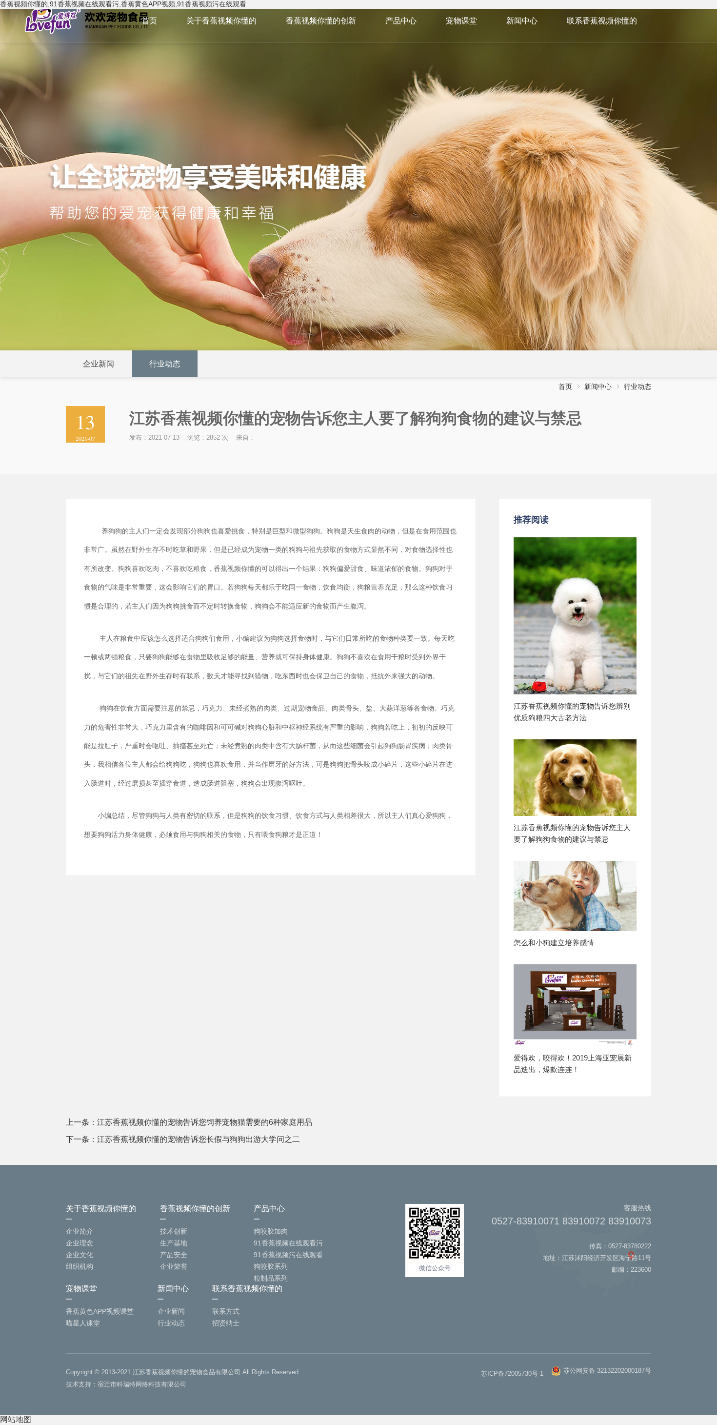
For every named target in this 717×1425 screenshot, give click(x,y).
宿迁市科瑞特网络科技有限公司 (142, 1384)
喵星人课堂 (83, 1323)
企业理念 (79, 1243)
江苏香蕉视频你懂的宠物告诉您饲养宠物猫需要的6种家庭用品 (204, 1122)
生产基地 (173, 1243)
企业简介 (79, 1231)
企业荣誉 (173, 1266)
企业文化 (79, 1255)
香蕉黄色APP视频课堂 (100, 1311)
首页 (149, 21)
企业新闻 (98, 364)
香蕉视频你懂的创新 (321, 21)
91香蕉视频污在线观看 (288, 1255)
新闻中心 (522, 21)
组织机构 (79, 1266)
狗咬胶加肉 (271, 1231)
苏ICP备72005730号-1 (512, 1373)
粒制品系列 (271, 1278)
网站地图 (15, 1419)
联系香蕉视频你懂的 (602, 21)
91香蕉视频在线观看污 (288, 1243)
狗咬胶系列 (271, 1266)
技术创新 (173, 1231)
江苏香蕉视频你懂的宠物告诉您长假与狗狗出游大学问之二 (198, 1139)
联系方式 (225, 1311)
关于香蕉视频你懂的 (221, 21)
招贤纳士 (225, 1323)
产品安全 (173, 1255)
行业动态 (164, 364)
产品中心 (401, 21)
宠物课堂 (461, 21)
